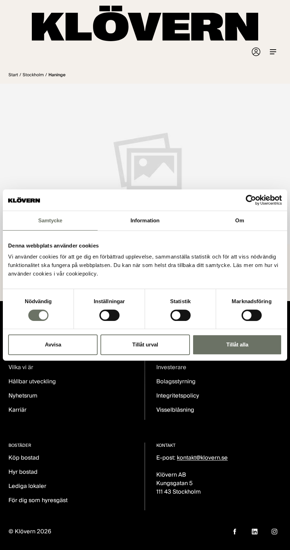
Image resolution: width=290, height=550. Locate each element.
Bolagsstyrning (176, 381)
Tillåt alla (237, 344)
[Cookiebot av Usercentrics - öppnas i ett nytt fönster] (251, 200)
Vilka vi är (20, 367)
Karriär (17, 409)
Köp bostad (23, 457)
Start (13, 74)
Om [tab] (239, 220)
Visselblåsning (175, 409)
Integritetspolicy (177, 395)
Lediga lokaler (27, 486)
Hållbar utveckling (32, 381)
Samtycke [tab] (50, 220)
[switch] (109, 315)
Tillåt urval (145, 344)
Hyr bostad (22, 472)
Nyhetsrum (22, 395)
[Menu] (273, 51)
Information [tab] (145, 220)
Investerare (171, 367)
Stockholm (33, 74)
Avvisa (53, 344)
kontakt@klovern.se (202, 457)
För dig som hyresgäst (38, 500)
